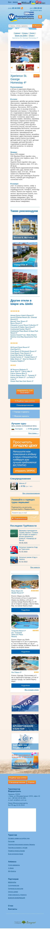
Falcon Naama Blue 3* (18, 373)
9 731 (32, 429)
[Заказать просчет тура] (25, 458)
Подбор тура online (26, 401)
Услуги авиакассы (14, 865)
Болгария (19, 429)
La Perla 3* (31, 377)
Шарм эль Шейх (21, 35)
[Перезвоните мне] (22, 8)
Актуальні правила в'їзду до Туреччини (28, 548)
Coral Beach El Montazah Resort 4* (23, 351)
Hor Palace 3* (16, 672)
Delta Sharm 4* (16, 359)
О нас (10, 906)
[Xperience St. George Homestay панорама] (25, 52)
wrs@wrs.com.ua (20, 800)
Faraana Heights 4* (17, 361)
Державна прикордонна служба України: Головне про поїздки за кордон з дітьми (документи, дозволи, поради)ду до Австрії (28, 535)
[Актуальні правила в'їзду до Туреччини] (14, 550)
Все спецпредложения (31, 493)
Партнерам (13, 879)
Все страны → (33, 433)
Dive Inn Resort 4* (29, 359)
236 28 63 (36, 8)
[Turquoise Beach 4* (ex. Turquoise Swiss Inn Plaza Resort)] (25, 622)
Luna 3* (13, 379)
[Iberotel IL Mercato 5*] (25, 227)
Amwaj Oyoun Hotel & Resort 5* (22, 315)
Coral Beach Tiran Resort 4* (20, 353)
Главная (17, 33)
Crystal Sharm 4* (31, 357)
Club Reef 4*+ (15, 349)
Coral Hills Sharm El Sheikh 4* (21, 355)
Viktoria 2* (22, 483)
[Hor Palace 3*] (25, 664)
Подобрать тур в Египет (25, 392)
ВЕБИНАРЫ (12, 882)
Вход (9, 2)
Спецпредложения (25, 405)
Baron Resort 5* (16, 323)
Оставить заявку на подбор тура (19, 838)
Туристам (12, 835)
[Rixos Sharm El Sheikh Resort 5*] (25, 582)
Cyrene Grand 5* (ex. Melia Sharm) (23, 335)
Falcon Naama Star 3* (18, 375)
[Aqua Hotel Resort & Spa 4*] (25, 281)
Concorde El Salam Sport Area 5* (22, 327)
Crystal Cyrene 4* (16, 357)
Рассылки (11, 841)
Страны (25, 33)
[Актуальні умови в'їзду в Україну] (14, 560)
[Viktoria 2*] (14, 486)
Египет (32, 33)
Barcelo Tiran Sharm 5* (19, 321)
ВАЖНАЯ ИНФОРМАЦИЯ (16, 898)
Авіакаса (12, 862)
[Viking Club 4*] (25, 254)
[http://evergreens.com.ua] (25, 921)
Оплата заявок (13, 892)
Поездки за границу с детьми (17, 847)
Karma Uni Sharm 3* (18, 377)
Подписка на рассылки (15, 888)
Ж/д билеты (12, 871)
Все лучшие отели (32, 690)
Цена (36, 76)
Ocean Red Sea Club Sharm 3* (21, 381)
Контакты (12, 909)
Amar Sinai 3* (15, 371)
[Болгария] (13, 429)
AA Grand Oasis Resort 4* (20, 347)
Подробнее (25, 610)
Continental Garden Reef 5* (20, 329)
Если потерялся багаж (15, 854)
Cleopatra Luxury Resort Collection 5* (24, 325)
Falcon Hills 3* (27, 371)
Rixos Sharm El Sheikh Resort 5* (17, 592)
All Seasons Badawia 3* (19, 369)
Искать (38, 26)
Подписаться (20, 518)
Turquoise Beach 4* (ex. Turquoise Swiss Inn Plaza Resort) (18, 633)
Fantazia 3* (32, 375)
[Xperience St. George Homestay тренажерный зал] (20, 67)
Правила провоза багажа (16, 851)
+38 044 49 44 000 (19, 798)
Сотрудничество (13, 885)
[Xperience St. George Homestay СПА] (30, 67)
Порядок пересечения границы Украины (21, 844)
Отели (31, 35)
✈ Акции (11, 868)
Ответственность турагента (17, 895)
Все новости (35, 567)
